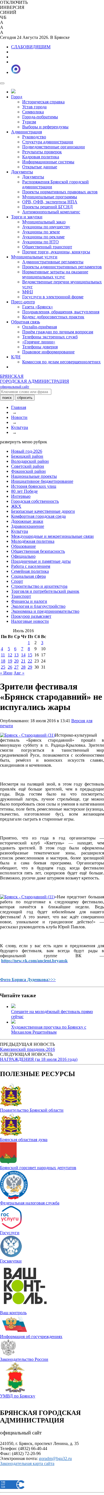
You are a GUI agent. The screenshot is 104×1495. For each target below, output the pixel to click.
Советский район (27, 466)
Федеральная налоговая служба (29, 1203)
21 (23, 661)
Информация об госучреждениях (31, 1336)
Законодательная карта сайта (27, 1463)
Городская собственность (35, 501)
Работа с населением (30, 566)
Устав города (34, 106)
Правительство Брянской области (32, 1110)
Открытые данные (39, 166)
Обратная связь (25, 321)
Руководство (34, 136)
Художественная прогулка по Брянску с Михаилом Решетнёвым (48, 1029)
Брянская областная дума (23, 1139)
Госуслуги (9, 1232)
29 (30, 667)
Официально (23, 556)
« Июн (6, 673)
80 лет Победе (24, 491)
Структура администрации (47, 141)
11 (3, 654)
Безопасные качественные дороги (43, 511)
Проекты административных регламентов (62, 266)
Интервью (21, 496)
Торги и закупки (26, 216)
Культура (19, 427)
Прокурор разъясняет (31, 616)
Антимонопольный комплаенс (51, 211)
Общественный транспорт (47, 246)
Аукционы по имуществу (46, 226)
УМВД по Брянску (17, 1396)
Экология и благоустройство (38, 606)
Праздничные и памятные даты (41, 561)
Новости (19, 417)
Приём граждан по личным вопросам (57, 331)
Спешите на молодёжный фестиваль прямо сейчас (52, 1014)
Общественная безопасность (38, 551)
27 (16, 667)
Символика (33, 111)
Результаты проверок (42, 151)
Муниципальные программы (49, 196)
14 (23, 654)
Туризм (29, 121)
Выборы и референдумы (45, 126)
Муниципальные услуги (34, 256)
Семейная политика (30, 571)
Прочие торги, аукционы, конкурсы (56, 251)
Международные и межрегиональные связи (52, 536)
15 (30, 654)
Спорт (17, 581)
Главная (18, 407)
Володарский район (30, 461)
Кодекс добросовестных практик (53, 316)
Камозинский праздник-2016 (27, 1049)
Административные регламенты (52, 261)
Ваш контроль (13, 1312)
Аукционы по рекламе (43, 236)
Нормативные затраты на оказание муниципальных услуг (55, 274)
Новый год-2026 (26, 451)
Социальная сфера (28, 576)
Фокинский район (28, 471)
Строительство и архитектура (39, 586)
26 (10, 667)
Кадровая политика (40, 156)
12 (10, 654)
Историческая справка (43, 101)
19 (10, 661)
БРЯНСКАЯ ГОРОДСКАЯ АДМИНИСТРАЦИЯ (34, 381)
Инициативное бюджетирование (42, 481)
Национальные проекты (34, 476)
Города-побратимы (40, 116)
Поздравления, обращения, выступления (60, 311)
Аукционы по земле (41, 231)
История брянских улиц (33, 486)
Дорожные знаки (27, 521)
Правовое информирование (48, 351)
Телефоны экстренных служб (50, 336)
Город (16, 96)
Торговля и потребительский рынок (45, 591)
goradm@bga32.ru (55, 1458)
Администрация (26, 131)
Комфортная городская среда (38, 516)
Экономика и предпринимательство (45, 611)
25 (3, 667)
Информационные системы (48, 161)
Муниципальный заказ (43, 221)
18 (3, 661)
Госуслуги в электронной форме (52, 296)
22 (30, 661)
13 (16, 654)
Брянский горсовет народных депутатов (38, 1167)
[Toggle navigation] (2, 83)
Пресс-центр (23, 301)
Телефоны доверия (40, 346)
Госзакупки (11, 1261)
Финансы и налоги (29, 601)
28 (23, 667)
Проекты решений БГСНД (47, 206)
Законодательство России (24, 1359)
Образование (23, 546)
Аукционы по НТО (40, 241)
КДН (16, 356)
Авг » (19, 673)
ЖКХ (16, 506)
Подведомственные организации (53, 146)
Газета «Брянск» (37, 306)
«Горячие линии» (38, 341)
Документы (22, 171)
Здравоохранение (27, 526)
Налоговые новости (30, 621)
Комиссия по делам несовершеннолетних (61, 361)
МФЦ (27, 291)
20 (16, 661)
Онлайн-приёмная (39, 326)
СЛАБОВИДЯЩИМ (30, 46)
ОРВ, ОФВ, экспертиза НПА (49, 201)
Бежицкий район (27, 456)
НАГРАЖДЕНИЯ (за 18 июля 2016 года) (38, 1059)
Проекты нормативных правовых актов (60, 191)
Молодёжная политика (32, 541)
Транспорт (21, 596)
